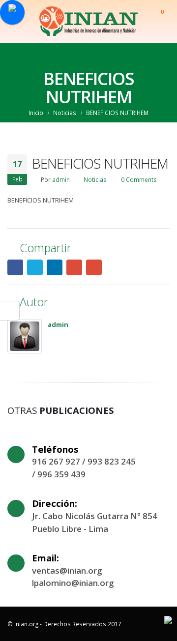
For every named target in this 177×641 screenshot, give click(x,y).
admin (61, 179)
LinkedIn (54, 267)
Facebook (15, 267)
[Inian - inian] (88, 21)
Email (94, 267)
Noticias (95, 179)
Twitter (35, 267)
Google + (74, 267)
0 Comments (139, 179)
